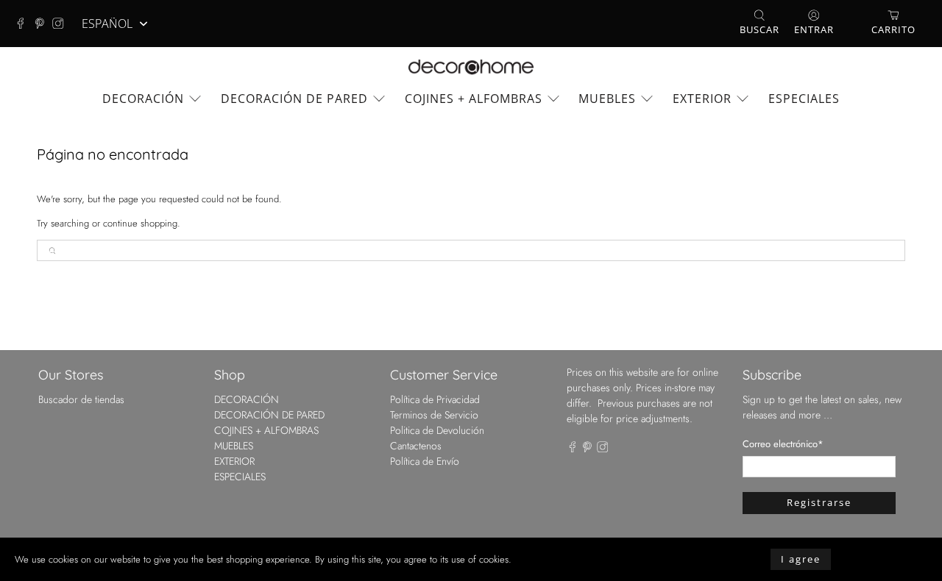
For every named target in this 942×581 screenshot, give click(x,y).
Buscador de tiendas (81, 399)
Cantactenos (416, 445)
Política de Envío (424, 461)
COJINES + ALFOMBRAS (473, 98)
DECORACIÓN (143, 98)
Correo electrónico (783, 444)
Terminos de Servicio (434, 414)
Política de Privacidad (435, 399)
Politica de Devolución (437, 430)
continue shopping (140, 223)
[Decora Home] (471, 67)
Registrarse (819, 502)
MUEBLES (607, 98)
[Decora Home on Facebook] (24, 23)
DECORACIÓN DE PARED (294, 98)
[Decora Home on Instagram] (61, 23)
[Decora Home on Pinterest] (43, 23)
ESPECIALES (804, 98)
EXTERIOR (702, 98)
